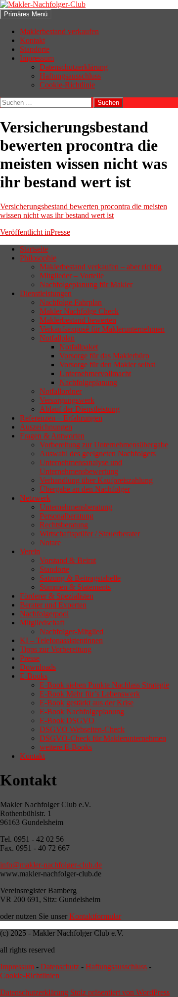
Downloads (38, 667)
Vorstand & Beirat (68, 560)
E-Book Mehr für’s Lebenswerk (90, 694)
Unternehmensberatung (76, 507)
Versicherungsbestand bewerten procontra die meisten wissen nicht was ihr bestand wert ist (83, 210)
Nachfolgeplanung (88, 382)
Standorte (34, 49)
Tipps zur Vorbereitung (55, 649)
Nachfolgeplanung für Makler (86, 284)
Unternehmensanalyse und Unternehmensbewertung (81, 467)
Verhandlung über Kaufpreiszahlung (96, 480)
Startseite (34, 249)
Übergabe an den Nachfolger (85, 489)
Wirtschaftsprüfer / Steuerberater (90, 533)
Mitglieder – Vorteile (72, 275)
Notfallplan (57, 338)
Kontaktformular (95, 916)
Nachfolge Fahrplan (71, 302)
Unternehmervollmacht (95, 373)
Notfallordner (61, 391)
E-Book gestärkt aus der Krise (87, 702)
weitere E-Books (66, 747)
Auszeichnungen (46, 427)
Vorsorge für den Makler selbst (107, 364)
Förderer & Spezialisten (56, 596)
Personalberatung (66, 516)
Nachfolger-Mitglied (71, 631)
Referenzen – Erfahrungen (61, 418)
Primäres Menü (25, 14)
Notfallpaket (78, 347)
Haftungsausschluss (70, 76)
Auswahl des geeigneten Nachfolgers (98, 453)
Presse (35, 232)
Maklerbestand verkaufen (59, 31)
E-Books (33, 676)
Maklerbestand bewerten (78, 320)
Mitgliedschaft (42, 622)
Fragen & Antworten (52, 436)
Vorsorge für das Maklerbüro (104, 355)
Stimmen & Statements (75, 587)
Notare (50, 542)
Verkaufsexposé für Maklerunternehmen (102, 329)
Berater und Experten (53, 605)
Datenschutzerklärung (74, 67)
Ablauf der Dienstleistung (80, 409)
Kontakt (32, 40)
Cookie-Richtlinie (67, 85)
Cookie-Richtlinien (29, 975)
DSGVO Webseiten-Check (82, 729)
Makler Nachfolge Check (79, 311)
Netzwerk (35, 498)
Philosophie (38, 258)
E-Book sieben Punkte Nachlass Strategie (104, 685)
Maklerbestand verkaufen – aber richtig (101, 266)
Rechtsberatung (64, 524)
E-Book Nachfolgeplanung (82, 711)
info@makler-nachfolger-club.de (51, 865)
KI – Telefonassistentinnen (61, 640)
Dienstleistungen (46, 293)
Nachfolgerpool (44, 613)
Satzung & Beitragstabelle (80, 578)
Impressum (37, 58)
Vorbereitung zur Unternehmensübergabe (104, 444)
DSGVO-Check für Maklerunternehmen (103, 738)
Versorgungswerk (67, 400)
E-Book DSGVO (67, 720)
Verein (30, 551)
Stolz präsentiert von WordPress (120, 992)
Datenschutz (60, 966)
